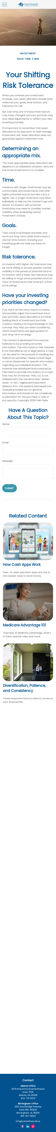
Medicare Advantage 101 (24, 625)
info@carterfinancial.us (28, 1121)
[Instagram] (33, 1126)
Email (5, 442)
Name (5, 424)
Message (7, 461)
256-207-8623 (28, 1115)
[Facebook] (22, 1126)
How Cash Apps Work (22, 564)
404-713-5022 (28, 1098)
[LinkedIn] (28, 1126)
